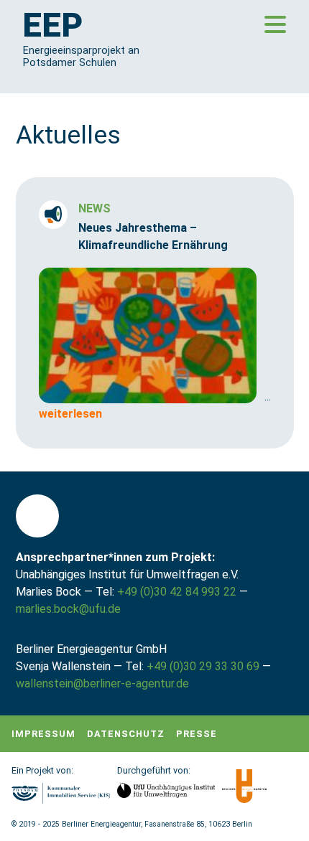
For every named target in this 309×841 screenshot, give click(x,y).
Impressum (43, 733)
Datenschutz (126, 733)
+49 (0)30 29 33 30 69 (203, 666)
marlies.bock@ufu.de (68, 609)
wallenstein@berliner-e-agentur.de (102, 683)
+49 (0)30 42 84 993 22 (176, 591)
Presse (196, 733)
